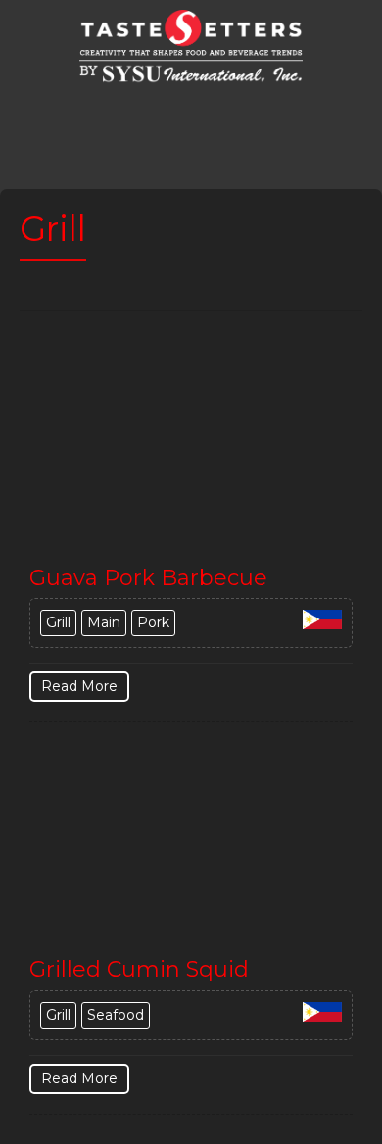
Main (103, 622)
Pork (153, 622)
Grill (58, 622)
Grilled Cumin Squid (139, 969)
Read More (79, 686)
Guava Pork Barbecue (148, 578)
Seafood (115, 1015)
